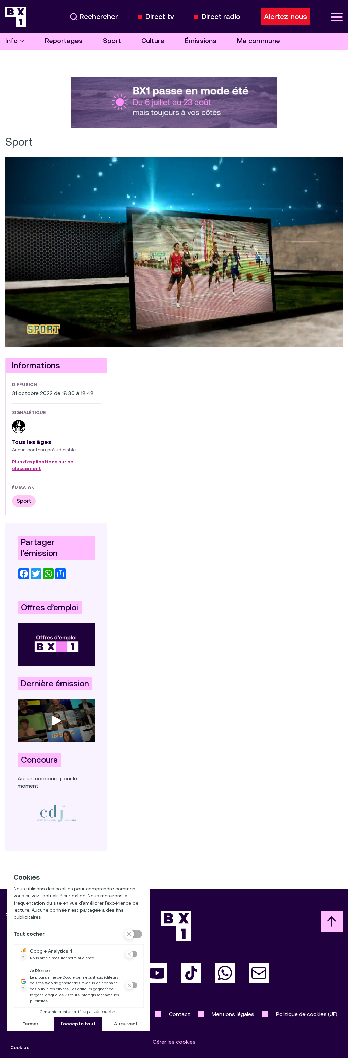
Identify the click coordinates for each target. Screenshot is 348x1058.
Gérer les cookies (174, 1042)
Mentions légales (233, 1014)
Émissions (200, 41)
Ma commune (258, 41)
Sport (112, 41)
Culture (152, 41)
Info (11, 41)
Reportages (64, 41)
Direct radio (221, 17)
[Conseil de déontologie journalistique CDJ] (56, 813)
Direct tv (159, 17)
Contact (179, 1014)
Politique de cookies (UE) (306, 1014)
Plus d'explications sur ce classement (42, 465)
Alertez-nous (285, 17)
